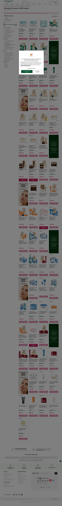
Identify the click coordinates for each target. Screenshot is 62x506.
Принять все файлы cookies (27, 71)
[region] (31, 62)
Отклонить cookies (37, 71)
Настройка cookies (31, 68)
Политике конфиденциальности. (25, 65)
